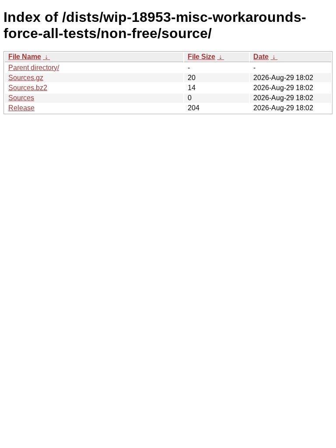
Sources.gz (25, 77)
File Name (24, 56)
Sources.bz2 (27, 87)
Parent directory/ (33, 67)
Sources (21, 98)
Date (261, 56)
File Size (201, 56)
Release (21, 108)
